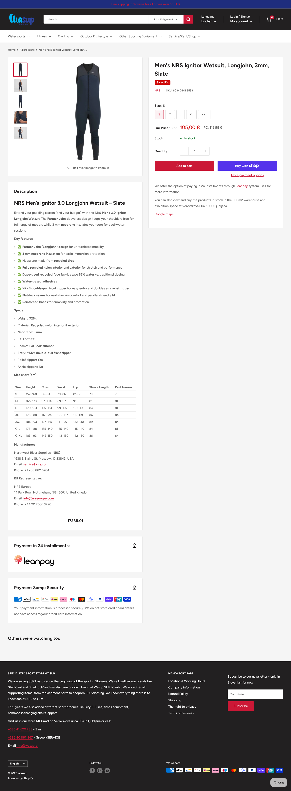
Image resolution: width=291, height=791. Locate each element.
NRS (157, 90)
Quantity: (161, 151)
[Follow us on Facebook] (92, 770)
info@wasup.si (27, 745)
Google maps (164, 214)
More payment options (247, 175)
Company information (184, 687)
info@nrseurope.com (38, 498)
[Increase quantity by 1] (205, 151)
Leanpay (242, 186)
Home (12, 49)
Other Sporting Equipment (138, 36)
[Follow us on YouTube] (107, 770)
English (14, 763)
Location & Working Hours (186, 681)
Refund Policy (178, 694)
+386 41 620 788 (20, 729)
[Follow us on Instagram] (100, 770)
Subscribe (241, 706)
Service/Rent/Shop (182, 36)
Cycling (63, 36)
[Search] (188, 19)
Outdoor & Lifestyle (94, 36)
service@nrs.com (35, 464)
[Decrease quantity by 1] (184, 151)
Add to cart (184, 165)
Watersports (16, 36)
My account (239, 21)
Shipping (174, 700)
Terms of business (181, 713)
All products (27, 49)
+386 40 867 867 (20, 737)
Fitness (42, 36)
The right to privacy (182, 706)
